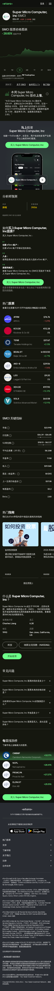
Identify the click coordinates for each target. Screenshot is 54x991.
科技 (10, 645)
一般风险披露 (7, 957)
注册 (3, 76)
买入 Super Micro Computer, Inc (27, 145)
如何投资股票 (11, 550)
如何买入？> (34, 84)
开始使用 (12, 656)
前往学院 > (28, 583)
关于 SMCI (21, 84)
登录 (42, 4)
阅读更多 (8, 574)
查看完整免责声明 (25, 946)
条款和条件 (14, 946)
